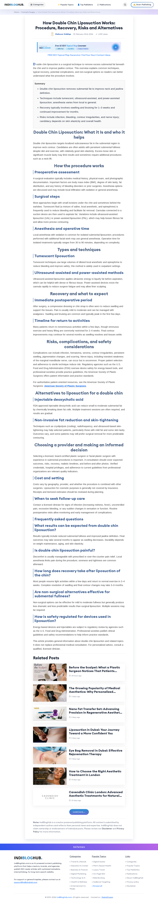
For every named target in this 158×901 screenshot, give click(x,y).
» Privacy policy (132, 882)
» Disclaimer (130, 886)
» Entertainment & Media (78, 887)
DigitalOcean (107, 897)
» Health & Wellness (78, 882)
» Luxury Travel (98, 870)
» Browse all (97, 886)
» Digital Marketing (78, 874)
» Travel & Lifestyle (78, 861)
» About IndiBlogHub (134, 878)
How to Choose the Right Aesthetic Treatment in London (95, 773)
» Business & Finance (79, 870)
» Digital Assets (98, 861)
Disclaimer (107, 828)
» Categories (130, 861)
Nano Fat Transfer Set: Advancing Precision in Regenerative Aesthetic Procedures (95, 712)
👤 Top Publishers (85, 4)
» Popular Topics (132, 866)
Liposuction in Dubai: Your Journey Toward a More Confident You (94, 731)
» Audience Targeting (101, 882)
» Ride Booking (98, 878)
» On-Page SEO (98, 874)
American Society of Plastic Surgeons (65, 386)
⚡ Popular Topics (65, 4)
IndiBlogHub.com (64, 897)
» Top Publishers (132, 870)
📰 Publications (104, 4)
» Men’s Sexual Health (101, 866)
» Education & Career (79, 866)
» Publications (131, 874)
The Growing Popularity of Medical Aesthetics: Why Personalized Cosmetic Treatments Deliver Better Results (96, 693)
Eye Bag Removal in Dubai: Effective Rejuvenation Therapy (95, 752)
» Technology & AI (77, 878)
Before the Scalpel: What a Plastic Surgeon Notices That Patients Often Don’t (94, 671)
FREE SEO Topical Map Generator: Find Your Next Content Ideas (79, 55)
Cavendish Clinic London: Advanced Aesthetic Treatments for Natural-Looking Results (96, 795)
